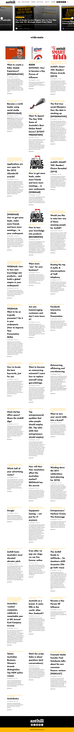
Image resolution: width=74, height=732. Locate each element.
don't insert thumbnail (11, 211)
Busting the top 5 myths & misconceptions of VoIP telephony (57, 271)
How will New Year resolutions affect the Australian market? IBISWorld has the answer (36, 476)
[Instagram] (59, 2)
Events (30, 61)
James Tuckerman (54, 230)
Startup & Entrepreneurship (55, 158)
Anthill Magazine (32, 80)
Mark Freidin (32, 137)
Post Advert (31, 261)
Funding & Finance (16, 157)
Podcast (59, 651)
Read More (9, 93)
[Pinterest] (63, 2)
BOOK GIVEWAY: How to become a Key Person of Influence (37, 71)
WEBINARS (33, 2)
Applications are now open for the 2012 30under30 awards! (15, 170)
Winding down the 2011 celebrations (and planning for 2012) (57, 474)
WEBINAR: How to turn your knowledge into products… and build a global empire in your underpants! (15, 276)
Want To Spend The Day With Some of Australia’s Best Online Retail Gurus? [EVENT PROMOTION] (36, 125)
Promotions (41, 61)
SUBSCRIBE (53, 2)
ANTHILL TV (52, 597)
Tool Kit (30, 62)
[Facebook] (57, 2)
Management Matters (11, 100)
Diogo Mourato (32, 488)
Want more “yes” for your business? (36, 266)
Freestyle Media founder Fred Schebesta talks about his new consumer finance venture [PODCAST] (58, 664)
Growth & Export (35, 61)
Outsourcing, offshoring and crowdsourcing (57, 368)
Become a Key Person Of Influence (57, 604)
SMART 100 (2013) (54, 62)
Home (19, 2)
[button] (2, 18)
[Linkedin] (61, 2)
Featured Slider (57, 61)
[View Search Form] (67, 2)
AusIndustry (13, 698)
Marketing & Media (63, 61)
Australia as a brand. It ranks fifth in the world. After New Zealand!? (36, 607)
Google (10, 510)
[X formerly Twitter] (65, 2)
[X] (42, 725)
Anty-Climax (31, 548)
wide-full (34, 62)
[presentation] (15, 52)
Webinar (30, 170)
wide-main (13, 62)
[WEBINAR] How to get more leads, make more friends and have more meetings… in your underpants (15, 224)
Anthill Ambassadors (11, 507)
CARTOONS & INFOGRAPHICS (12, 61)
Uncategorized (39, 224)
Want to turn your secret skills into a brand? (58, 417)
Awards (51, 61)
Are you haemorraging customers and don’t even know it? (37, 313)
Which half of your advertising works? (15, 471)
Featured (56, 100)
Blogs (8, 548)
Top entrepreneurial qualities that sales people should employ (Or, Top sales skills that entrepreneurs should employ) (36, 424)
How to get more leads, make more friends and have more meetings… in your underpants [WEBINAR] (37, 183)
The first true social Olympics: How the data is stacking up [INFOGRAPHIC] (58, 110)
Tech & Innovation (61, 63)
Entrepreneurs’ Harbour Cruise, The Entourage (58, 513)
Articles (52, 100)
